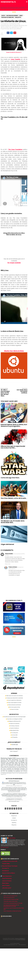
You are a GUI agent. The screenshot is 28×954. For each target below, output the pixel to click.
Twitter (16, 763)
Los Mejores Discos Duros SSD (9, 861)
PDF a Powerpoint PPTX (9, 897)
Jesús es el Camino (6, 880)
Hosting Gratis (24, 769)
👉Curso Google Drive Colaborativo (14, 700)
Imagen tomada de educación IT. (14, 52)
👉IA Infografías (14, 737)
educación (3, 762)
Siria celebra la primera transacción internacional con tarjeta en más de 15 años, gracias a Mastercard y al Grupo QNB (14, 783)
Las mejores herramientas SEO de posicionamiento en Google (11, 905)
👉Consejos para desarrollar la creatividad (14, 697)
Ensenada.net (5, 870)
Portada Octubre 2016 (7, 17)
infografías (21, 761)
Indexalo (14, 818)
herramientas (15, 759)
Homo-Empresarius (7, 876)
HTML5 (17, 769)
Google (4, 766)
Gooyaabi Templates (20, 939)
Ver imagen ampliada (14, 263)
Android (20, 767)
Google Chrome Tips (22, 765)
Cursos (25, 767)
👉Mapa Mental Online (14, 730)
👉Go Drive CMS (14, 735)
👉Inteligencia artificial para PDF (14, 721)
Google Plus (3, 774)
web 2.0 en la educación (7, 765)
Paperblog (14, 822)
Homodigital (7, 2)
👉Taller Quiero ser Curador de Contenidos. (14, 695)
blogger (23, 762)
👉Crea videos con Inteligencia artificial (14, 719)
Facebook (3, 767)
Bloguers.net (14, 815)
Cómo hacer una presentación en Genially (13, 903)
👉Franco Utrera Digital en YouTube (14, 702)
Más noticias (11, 801)
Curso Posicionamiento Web (21, 773)
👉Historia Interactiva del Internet (14, 704)
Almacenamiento (10, 772)
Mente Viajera (5, 883)
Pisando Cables (6, 863)
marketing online (13, 762)
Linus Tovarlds (15, 59)
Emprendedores (12, 766)
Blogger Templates (19, 938)
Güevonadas (9, 554)
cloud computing (7, 768)
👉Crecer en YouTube (14, 709)
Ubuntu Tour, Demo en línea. (14, 351)
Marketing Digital (6, 758)
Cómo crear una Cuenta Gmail (10, 895)
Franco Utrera (13, 567)
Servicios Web (4, 759)
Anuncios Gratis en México (8, 873)
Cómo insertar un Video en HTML (11, 899)
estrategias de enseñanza (14, 771)
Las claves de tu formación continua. (22, 391)
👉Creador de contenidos (14, 723)
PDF (4, 771)
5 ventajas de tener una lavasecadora (14, 798)
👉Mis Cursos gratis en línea (14, 707)
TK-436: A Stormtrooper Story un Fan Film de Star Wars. (5, 392)
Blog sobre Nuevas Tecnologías (9, 866)
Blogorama (14, 824)
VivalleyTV (18, 17)
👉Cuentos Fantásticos (14, 728)
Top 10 (23, 763)
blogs (23, 759)
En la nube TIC (5, 868)
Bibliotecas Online (11, 773)
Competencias (4, 769)
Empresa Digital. (20, 758)
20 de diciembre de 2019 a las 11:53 (15, 554)
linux (20, 15)
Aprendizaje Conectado (19, 768)
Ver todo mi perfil (4, 847)
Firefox (17, 772)
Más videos (16, 801)
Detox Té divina (6, 885)
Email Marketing (21, 766)
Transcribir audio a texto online (10, 901)
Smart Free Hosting (7, 878)
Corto (3, 15)
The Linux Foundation (15, 149)
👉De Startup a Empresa (14, 725)
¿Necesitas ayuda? (6, 887)
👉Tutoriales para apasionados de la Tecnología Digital (14, 716)
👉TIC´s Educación (14, 732)
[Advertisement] (14, 133)
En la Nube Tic (14, 820)
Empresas (13, 761)
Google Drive (11, 769)
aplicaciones (4, 761)
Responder (7, 564)
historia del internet (12, 15)
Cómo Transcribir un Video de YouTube (12, 911)
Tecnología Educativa (11, 767)
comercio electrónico (6, 763)
